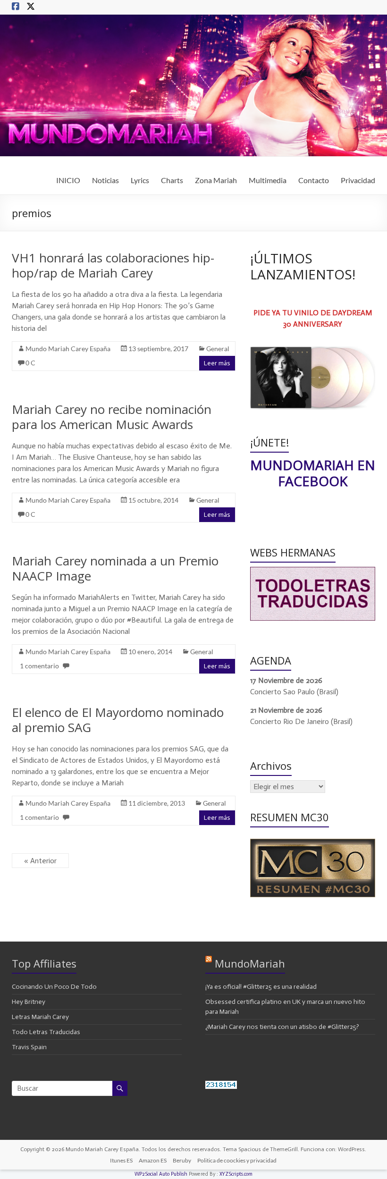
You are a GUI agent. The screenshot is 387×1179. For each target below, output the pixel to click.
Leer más (217, 363)
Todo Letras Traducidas (46, 1032)
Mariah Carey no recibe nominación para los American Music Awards (111, 417)
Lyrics (140, 180)
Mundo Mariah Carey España (67, 349)
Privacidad (358, 180)
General (217, 349)
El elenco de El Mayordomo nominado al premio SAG (118, 720)
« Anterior (40, 860)
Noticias (105, 180)
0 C (30, 363)
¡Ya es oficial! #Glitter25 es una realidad (261, 987)
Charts (172, 180)
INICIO (68, 180)
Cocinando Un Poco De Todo (54, 987)
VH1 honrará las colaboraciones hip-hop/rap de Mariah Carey (113, 265)
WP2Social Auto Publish (161, 1174)
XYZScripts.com (235, 1174)
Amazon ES (153, 1160)
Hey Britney (28, 1002)
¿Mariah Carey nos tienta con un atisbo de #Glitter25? (282, 1027)
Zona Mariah (216, 180)
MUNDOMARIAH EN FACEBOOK (312, 473)
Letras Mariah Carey (40, 1017)
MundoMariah (250, 963)
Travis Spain (29, 1047)
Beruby (182, 1160)
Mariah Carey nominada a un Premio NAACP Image (115, 568)
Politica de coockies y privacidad (237, 1160)
